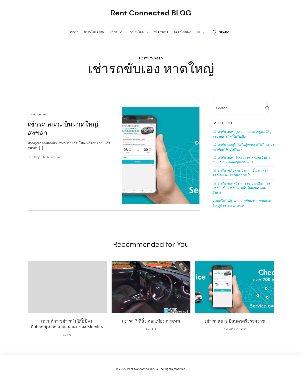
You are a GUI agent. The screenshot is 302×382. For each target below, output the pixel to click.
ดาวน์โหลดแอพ (94, 32)
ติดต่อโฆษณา (182, 32)
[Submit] (267, 108)
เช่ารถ (74, 32)
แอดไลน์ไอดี (136, 32)
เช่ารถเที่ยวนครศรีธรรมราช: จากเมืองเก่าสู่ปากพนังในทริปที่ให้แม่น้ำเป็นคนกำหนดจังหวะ (241, 188)
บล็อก (113, 32)
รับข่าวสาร (161, 32)
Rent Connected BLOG (151, 13)
